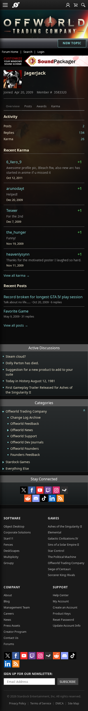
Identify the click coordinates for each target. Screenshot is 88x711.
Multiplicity (11, 557)
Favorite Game (16, 311)
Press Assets (12, 625)
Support (60, 587)
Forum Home (10, 52)
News (7, 620)
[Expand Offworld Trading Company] (3, 412)
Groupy (9, 563)
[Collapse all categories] (84, 410)
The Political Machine (62, 557)
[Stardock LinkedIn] (52, 498)
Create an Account (65, 607)
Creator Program (15, 632)
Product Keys (62, 613)
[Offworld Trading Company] (44, 24)
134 (81, 132)
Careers (9, 613)
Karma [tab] (55, 106)
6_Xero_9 (13, 161)
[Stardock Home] (16, 5)
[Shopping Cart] (75, 5)
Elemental (54, 532)
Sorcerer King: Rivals (61, 575)
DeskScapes (11, 551)
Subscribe (68, 681)
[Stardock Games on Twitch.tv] (48, 490)
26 (82, 139)
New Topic (72, 43)
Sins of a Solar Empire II (63, 544)
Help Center (61, 595)
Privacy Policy (17, 703)
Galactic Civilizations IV (63, 538)
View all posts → (16, 325)
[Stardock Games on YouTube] (40, 490)
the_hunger (16, 232)
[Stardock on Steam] (64, 490)
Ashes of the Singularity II (65, 526)
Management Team (17, 607)
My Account (61, 601)
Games (53, 518)
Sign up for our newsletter (28, 674)
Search (27, 52)
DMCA (60, 703)
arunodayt (15, 188)
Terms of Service (40, 703)
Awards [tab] (41, 106)
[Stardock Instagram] (56, 490)
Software (12, 518)
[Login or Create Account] (68, 5)
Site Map (73, 703)
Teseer (12, 210)
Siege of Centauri (59, 569)
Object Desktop (14, 526)
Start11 (8, 538)
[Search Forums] (83, 5)
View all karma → (17, 275)
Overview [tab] (13, 106)
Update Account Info (67, 625)
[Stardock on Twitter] (24, 490)
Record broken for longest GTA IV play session (43, 296)
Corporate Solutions (17, 532)
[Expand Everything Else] (3, 469)
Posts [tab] (28, 106)
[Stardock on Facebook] (32, 490)
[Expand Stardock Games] (3, 462)
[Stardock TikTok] (44, 498)
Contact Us (11, 638)
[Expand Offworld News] (8, 430)
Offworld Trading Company (66, 563)
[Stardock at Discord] (36, 498)
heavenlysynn (18, 254)
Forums (9, 644)
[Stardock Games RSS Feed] (60, 498)
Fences (8, 544)
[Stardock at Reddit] (28, 498)
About (8, 595)
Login (40, 52)
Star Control (56, 551)
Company (12, 587)
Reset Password (63, 620)
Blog (7, 601)
